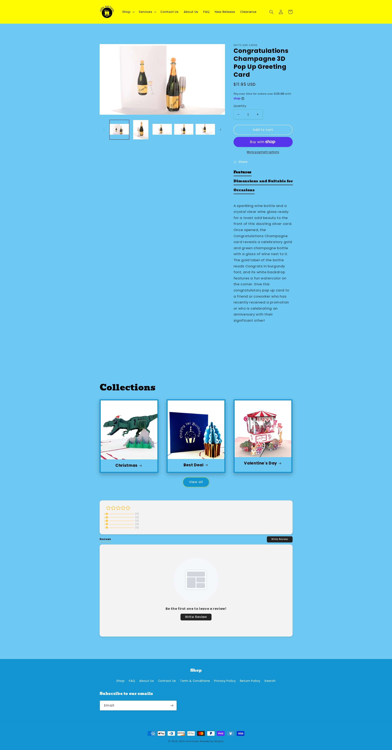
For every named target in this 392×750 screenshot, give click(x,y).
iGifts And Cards (189, 741)
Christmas (126, 465)
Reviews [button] (105, 539)
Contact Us (167, 681)
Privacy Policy (225, 681)
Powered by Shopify (212, 741)
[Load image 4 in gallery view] (184, 129)
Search (270, 681)
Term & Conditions (195, 681)
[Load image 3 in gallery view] (162, 129)
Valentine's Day (260, 463)
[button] (128, 11)
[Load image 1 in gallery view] (119, 129)
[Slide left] (104, 129)
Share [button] (243, 162)
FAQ (132, 681)
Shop (120, 681)
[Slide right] (220, 129)
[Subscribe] (171, 705)
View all (196, 482)
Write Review (279, 539)
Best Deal (194, 465)
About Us (146, 681)
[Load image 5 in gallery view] (205, 129)
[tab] (243, 173)
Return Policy (250, 681)
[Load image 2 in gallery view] (140, 129)
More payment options (263, 152)
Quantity (240, 106)
